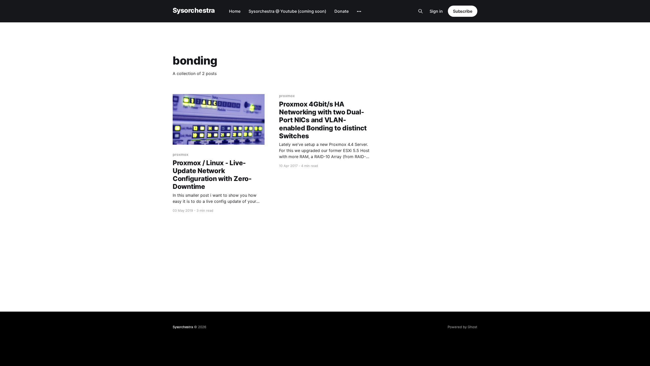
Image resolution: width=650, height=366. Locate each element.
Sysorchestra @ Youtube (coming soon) (287, 11)
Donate (341, 11)
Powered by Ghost (462, 327)
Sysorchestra (194, 10)
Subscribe (462, 11)
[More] (359, 11)
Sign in (436, 11)
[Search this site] (420, 11)
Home (234, 11)
